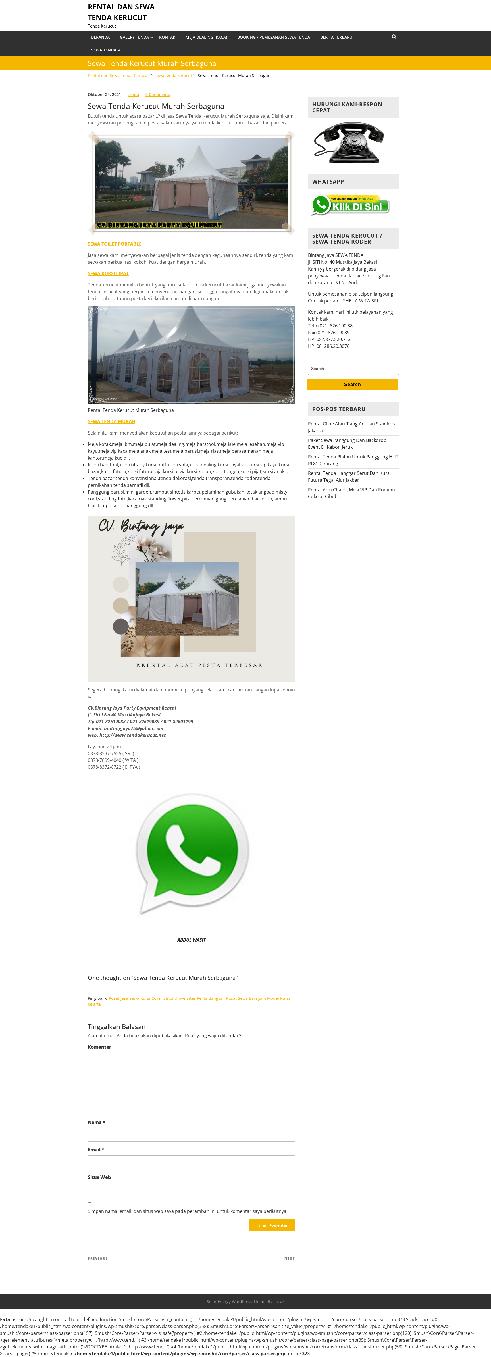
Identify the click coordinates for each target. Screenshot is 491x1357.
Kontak (167, 37)
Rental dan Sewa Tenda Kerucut (118, 75)
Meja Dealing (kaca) (206, 37)
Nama (96, 1122)
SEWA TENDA (103, 50)
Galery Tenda (134, 37)
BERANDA (100, 37)
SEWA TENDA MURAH (111, 421)
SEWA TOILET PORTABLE (115, 244)
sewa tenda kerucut (173, 75)
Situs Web (99, 1177)
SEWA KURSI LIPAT (108, 273)
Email (96, 1149)
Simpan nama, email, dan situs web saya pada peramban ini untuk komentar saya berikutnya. (188, 1211)
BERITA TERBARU (336, 37)
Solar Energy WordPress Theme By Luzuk (245, 1301)
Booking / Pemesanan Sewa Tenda (273, 37)
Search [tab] (352, 384)
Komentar (99, 1047)
